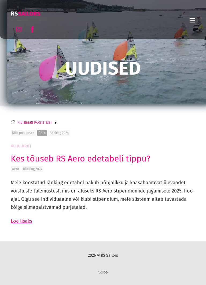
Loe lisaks (21, 221)
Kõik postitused (23, 133)
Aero (42, 133)
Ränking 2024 (59, 133)
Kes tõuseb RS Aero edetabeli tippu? (80, 158)
